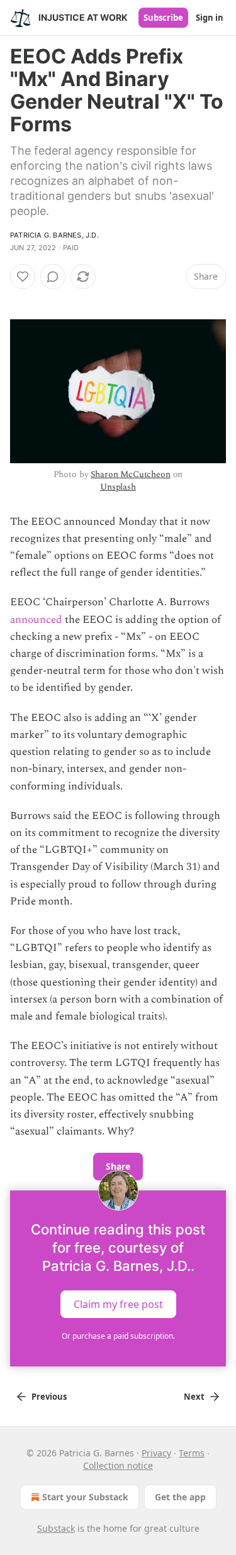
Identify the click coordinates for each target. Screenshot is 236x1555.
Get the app (180, 1497)
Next (194, 1396)
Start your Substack (85, 1497)
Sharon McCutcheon (130, 474)
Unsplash (118, 486)
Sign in (209, 17)
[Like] (22, 276)
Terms (192, 1453)
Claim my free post (118, 1304)
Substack (56, 1528)
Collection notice (118, 1465)
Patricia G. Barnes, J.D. (54, 235)
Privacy (156, 1453)
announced (36, 620)
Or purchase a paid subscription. (118, 1336)
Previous (49, 1396)
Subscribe (163, 17)
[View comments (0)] (52, 276)
